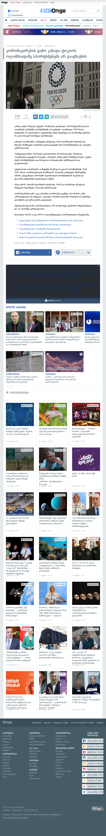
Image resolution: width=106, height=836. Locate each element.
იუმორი (58, 765)
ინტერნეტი (33, 754)
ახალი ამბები (15, 2)
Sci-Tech (33, 748)
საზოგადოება (10, 754)
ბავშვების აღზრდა (62, 742)
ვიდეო (53, 20)
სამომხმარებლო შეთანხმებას (48, 815)
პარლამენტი (7, 736)
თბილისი (6, 765)
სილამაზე (59, 751)
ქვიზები (75, 20)
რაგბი (31, 776)
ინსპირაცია (60, 774)
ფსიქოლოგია (61, 736)
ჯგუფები (14, 11)
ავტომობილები (61, 757)
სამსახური (59, 768)
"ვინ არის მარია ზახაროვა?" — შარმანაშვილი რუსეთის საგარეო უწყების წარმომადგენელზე (86, 512)
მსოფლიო (29, 46)
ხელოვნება (33, 763)
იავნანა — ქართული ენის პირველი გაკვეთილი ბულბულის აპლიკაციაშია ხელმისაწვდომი (64, 367)
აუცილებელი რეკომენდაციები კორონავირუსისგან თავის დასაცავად (51, 220)
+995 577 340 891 (30, 810)
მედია (5, 777)
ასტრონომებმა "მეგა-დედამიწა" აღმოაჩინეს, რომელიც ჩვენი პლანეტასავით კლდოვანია (53, 512)
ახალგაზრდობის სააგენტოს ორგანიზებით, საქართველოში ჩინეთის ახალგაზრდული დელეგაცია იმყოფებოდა (64, 327)
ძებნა (53, 2)
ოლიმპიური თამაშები (56, 243)
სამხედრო (6, 750)
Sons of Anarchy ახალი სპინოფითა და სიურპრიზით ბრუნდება (86, 556)
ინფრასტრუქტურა (9, 774)
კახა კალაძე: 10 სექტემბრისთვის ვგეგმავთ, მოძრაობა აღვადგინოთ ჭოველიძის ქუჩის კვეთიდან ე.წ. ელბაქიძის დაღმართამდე (86, 646)
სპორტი (39, 46)
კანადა (28, 243)
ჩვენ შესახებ (36, 723)
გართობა (59, 763)
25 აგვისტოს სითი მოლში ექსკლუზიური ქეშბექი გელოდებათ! (19, 512)
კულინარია (60, 760)
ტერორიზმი (7, 739)
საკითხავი (87, 20)
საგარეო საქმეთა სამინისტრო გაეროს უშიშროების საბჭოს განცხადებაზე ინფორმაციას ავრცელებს (24, 367)
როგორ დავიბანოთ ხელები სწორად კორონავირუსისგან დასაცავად (51, 237)
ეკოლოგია (7, 757)
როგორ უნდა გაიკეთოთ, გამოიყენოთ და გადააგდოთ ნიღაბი (47, 233)
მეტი (95, 26)
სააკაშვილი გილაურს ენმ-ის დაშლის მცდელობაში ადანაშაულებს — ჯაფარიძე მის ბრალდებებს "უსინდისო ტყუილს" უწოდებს (53, 691)
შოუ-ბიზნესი (33, 766)
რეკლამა (47, 723)
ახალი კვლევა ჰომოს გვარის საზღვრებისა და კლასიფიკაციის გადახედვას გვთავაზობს (86, 601)
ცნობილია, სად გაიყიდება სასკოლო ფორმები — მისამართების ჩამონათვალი (53, 646)
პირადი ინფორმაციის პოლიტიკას (15, 818)
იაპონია (42, 243)
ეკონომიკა (34, 733)
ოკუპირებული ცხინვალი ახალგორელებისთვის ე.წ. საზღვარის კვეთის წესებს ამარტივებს (19, 467)
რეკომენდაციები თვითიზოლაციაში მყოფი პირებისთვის (45, 224)
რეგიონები (7, 768)
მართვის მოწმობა (41, 2)
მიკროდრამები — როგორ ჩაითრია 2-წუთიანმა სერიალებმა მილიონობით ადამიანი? (86, 422)
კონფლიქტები (8, 747)
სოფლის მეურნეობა (36, 745)
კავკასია (6, 745)
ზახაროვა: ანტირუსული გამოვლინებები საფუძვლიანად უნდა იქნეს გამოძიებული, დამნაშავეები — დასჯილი (53, 601)
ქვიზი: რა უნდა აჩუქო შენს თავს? (86, 467)
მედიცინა (59, 739)
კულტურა (34, 761)
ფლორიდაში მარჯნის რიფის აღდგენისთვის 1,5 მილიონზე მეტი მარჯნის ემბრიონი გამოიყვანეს (53, 556)
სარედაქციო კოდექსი (61, 723)
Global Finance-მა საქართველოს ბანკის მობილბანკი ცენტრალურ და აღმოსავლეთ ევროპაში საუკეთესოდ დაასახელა (19, 691)
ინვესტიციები (17, 15)
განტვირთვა (27, 2)
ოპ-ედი (63, 20)
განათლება (7, 760)
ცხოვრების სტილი (65, 748)
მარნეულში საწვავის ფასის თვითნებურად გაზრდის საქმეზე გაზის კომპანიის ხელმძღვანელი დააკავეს (53, 467)
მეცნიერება (33, 757)
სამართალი (7, 771)
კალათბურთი (34, 778)
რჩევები (59, 777)
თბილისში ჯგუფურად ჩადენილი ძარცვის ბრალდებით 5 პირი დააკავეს (86, 691)
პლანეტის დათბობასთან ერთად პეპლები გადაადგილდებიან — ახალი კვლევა (53, 422)
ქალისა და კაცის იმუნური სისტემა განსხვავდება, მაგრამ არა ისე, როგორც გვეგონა (19, 422)
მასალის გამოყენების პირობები (82, 723)
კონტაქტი (100, 723)
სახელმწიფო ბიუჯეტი (37, 742)
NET (44, 20)
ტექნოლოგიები (35, 751)
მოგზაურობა (60, 754)
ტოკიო (35, 243)
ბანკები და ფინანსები (37, 736)
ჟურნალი (32, 20)
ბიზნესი (32, 739)
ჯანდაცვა (6, 763)
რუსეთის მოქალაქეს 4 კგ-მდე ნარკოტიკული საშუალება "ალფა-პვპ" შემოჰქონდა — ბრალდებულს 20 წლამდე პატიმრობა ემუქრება (19, 556)
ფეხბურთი (33, 773)
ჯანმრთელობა (49, 46)
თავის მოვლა (61, 745)
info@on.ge (16, 810)
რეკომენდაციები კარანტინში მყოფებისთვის (39, 229)
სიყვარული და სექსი (63, 771)
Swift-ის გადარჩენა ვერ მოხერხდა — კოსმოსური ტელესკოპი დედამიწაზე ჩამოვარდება (19, 601)
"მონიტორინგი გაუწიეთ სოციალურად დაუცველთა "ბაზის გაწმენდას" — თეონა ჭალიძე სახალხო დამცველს (19, 646)
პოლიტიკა (86, 26)
